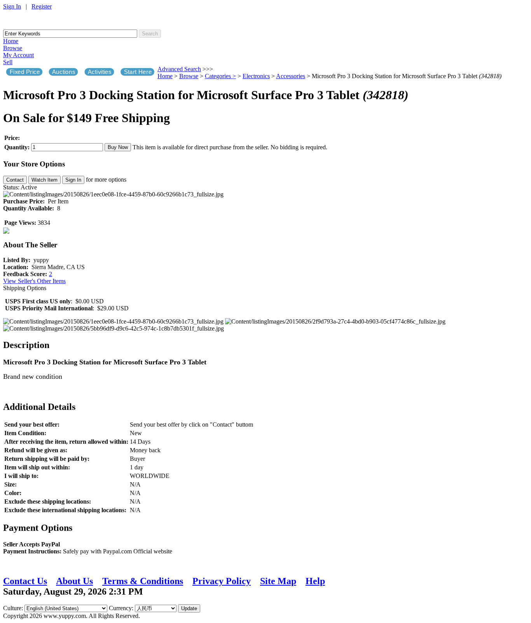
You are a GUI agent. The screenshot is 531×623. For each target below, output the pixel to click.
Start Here (138, 71)
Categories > (220, 76)
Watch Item (44, 180)
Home (10, 41)
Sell (7, 62)
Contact (15, 180)
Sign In (12, 6)
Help (315, 581)
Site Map (278, 581)
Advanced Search (179, 69)
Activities (100, 71)
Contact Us (25, 581)
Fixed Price (25, 71)
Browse (12, 48)
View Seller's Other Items (34, 281)
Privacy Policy (221, 581)
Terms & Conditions (142, 581)
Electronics (256, 76)
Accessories (290, 76)
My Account (18, 55)
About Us (74, 581)
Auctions (63, 71)
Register (41, 6)
